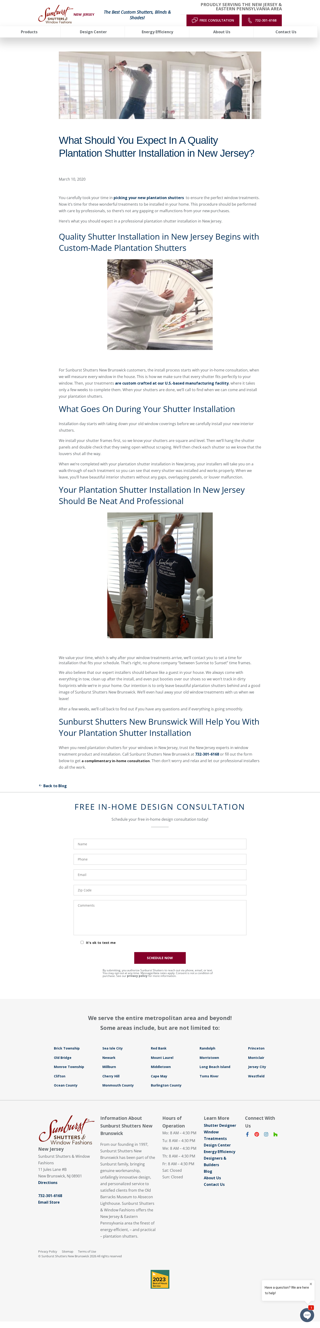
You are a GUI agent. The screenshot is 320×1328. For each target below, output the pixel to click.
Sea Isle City (112, 1048)
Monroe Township (69, 1067)
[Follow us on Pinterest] (256, 1135)
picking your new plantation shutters (149, 197)
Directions (47, 1182)
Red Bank (159, 1048)
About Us (212, 1177)
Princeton (256, 1048)
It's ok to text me (101, 943)
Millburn (109, 1067)
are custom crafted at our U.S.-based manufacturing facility (172, 383)
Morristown (209, 1057)
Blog (208, 1171)
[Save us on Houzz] (275, 1135)
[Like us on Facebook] (247, 1135)
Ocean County (66, 1085)
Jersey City (257, 1067)
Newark (108, 1057)
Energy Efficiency (219, 1151)
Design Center (217, 1145)
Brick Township (67, 1048)
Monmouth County (118, 1085)
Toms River (209, 1076)
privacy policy (137, 976)
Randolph (207, 1048)
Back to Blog (55, 785)
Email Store (49, 1202)
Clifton (59, 1076)
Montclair (256, 1057)
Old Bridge (62, 1057)
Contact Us (214, 1184)
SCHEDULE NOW (160, 958)
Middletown (161, 1067)
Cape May (159, 1076)
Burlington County (166, 1085)
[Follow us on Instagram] (266, 1135)
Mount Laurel (162, 1057)
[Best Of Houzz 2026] (160, 1279)
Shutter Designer (220, 1125)
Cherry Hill (110, 1076)
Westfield (256, 1076)
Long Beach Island (215, 1067)
